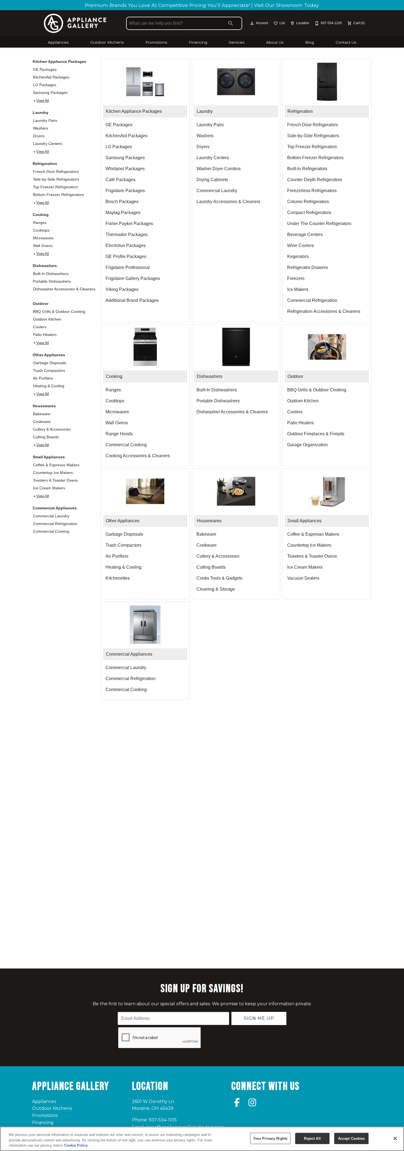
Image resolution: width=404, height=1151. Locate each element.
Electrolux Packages (126, 245)
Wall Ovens (42, 245)
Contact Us (346, 42)
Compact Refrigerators (309, 212)
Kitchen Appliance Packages (59, 61)
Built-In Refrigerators (307, 168)
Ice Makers (297, 289)
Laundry (40, 112)
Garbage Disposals (49, 363)
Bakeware (41, 414)
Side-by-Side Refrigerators (56, 179)
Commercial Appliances (55, 508)
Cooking (41, 214)
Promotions (156, 42)
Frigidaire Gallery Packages (133, 278)
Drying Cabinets (212, 179)
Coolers (39, 327)
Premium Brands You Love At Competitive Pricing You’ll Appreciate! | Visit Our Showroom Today (202, 5)
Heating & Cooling (48, 386)
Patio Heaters (45, 334)
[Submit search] (230, 23)
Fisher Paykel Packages (129, 223)
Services (236, 42)
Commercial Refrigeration (55, 523)
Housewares (44, 406)
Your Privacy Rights (270, 1138)
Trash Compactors (49, 370)
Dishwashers (45, 265)
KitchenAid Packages (51, 77)
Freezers (296, 278)
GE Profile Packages (126, 256)
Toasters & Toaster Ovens (55, 480)
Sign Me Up (259, 1018)
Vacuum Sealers (303, 578)
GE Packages (45, 69)
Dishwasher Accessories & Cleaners (64, 289)
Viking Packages (122, 289)
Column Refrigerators (308, 201)
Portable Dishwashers (52, 281)
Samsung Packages (50, 92)
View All (42, 101)
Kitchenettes (118, 578)
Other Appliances (49, 355)
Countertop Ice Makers (53, 472)
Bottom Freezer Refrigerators (58, 194)
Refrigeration (45, 163)
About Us (274, 42)
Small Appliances (49, 457)
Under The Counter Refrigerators (319, 223)
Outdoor (40, 303)
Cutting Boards (46, 437)
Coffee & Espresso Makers (56, 465)
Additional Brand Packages (132, 300)
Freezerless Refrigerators (312, 190)
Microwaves (43, 238)
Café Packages (120, 179)
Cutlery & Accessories (52, 429)
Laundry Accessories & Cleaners (228, 201)
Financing (198, 42)
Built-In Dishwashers (50, 273)
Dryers (39, 136)
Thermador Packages (127, 234)
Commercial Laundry (51, 516)
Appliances (58, 42)
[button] (252, 23)
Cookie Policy (76, 1145)
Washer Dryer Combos (219, 168)
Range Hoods (119, 433)
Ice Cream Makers (49, 488)
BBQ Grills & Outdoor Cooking (59, 311)
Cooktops (41, 230)
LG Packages (44, 85)
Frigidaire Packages (125, 190)
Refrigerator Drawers (307, 267)
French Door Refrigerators (56, 171)
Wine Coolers (300, 245)
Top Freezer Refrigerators (55, 187)
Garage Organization (307, 444)
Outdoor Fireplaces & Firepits (315, 433)
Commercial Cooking (51, 531)
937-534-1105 (163, 1119)
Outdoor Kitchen (47, 319)
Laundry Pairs (45, 120)
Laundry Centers (47, 143)
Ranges (39, 222)
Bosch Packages (122, 201)
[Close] (395, 1138)
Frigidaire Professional (128, 267)
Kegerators (298, 256)
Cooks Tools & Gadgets (219, 578)
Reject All (312, 1138)
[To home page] (75, 23)
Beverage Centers (305, 234)
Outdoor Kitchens (107, 42)
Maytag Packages (123, 212)
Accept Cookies (351, 1138)
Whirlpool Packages (125, 168)
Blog (309, 42)
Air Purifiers (43, 378)
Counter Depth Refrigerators (314, 179)
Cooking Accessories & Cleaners (138, 455)
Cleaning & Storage (216, 589)
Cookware (42, 421)
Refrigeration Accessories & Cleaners (323, 311)
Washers (40, 128)
